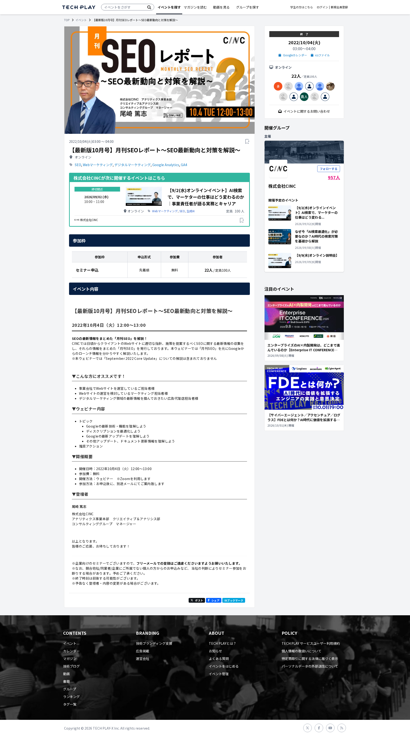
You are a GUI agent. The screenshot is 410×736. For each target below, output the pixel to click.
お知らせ (215, 651)
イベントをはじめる (224, 666)
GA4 (184, 164)
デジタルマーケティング (132, 164)
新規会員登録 (339, 7)
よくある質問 (219, 658)
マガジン (69, 658)
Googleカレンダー (295, 55)
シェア (215, 600)
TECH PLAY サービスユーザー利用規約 (311, 643)
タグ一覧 (69, 704)
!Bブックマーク (233, 600)
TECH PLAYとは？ (222, 643)
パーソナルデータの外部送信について (310, 666)
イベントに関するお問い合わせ (307, 111)
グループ (69, 689)
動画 (66, 673)
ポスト (199, 600)
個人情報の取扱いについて (301, 651)
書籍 (66, 681)
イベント (81, 20)
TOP (67, 20)
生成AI (190, 211)
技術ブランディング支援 (154, 643)
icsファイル (322, 55)
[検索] (149, 7)
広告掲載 (142, 651)
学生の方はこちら (301, 7)
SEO (78, 164)
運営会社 (142, 658)
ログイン (322, 7)
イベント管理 (219, 673)
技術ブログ (71, 666)
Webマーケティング (98, 164)
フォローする (328, 169)
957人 (334, 177)
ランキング (71, 696)
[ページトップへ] (78, 7)
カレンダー (71, 651)
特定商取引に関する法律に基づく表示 (310, 658)
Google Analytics (165, 164)
